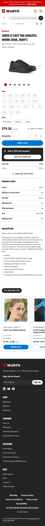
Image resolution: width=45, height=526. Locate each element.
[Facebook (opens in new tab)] (13, 388)
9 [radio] (28, 101)
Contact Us (7, 482)
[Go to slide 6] (28, 85)
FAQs (5, 478)
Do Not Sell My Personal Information (22, 508)
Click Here (31, 4)
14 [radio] (4, 112)
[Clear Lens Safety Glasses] (15, 310)
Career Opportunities (10, 436)
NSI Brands (7, 427)
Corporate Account (9, 453)
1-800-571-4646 (8, 487)
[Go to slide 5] (24, 85)
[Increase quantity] (40, 136)
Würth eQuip (7, 449)
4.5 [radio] (10, 96)
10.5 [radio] (11, 107)
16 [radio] (17, 112)
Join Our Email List (22, 157)
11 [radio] (19, 107)
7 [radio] (3, 101)
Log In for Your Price (24, 174)
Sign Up (37, 382)
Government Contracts (11, 457)
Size (3, 91)
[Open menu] (4, 18)
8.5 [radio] (22, 101)
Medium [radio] (18, 122)
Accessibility (21, 504)
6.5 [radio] (35, 96)
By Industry (7, 410)
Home (4, 24)
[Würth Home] (10, 11)
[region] (22, 3)
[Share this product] (41, 24)
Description (7, 229)
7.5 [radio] (10, 101)
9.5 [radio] (35, 101)
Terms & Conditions (14, 500)
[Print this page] (37, 24)
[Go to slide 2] (10, 85)
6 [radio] (28, 96)
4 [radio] (3, 96)
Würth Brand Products (10, 432)
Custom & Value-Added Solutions (14, 461)
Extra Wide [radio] (7, 122)
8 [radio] (16, 101)
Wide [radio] (28, 122)
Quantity (6, 136)
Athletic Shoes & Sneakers (21, 24)
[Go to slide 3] (15, 85)
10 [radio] (4, 107)
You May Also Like (12, 290)
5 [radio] (16, 96)
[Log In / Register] (35, 11)
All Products (7, 402)
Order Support (8, 474)
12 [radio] (33, 107)
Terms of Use (32, 500)
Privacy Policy (27, 495)
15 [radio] (11, 112)
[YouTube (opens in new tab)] (8, 388)
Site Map (13, 495)
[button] (23, 66)
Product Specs (9, 181)
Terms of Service (7, 520)
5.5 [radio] (22, 96)
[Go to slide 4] (19, 85)
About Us (6, 423)
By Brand (6, 406)
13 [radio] (40, 107)
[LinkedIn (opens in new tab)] (4, 388)
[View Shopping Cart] (41, 11)
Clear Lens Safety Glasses (14, 330)
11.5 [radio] (26, 107)
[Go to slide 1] (5, 85)
